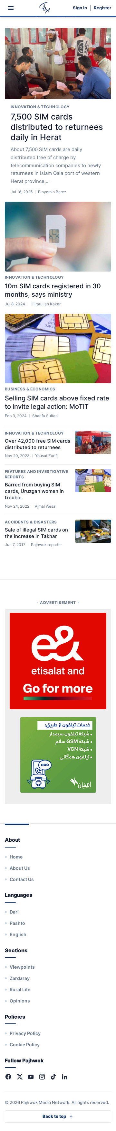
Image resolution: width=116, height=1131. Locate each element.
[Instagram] (42, 1076)
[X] (19, 1076)
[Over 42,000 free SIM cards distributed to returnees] (93, 442)
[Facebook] (8, 1076)
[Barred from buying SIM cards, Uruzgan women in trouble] (93, 480)
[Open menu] (10, 8)
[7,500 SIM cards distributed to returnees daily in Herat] (58, 63)
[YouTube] (30, 1076)
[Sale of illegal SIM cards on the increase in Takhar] (93, 531)
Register (102, 8)
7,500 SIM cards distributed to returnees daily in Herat (57, 127)
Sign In (80, 8)
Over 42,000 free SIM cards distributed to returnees (37, 444)
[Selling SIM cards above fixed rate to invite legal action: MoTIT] (58, 349)
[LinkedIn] (64, 1076)
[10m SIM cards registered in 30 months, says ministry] (58, 237)
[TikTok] (53, 1076)
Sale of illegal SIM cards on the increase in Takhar (36, 533)
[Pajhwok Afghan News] (44, 8)
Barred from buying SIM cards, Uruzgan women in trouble (34, 491)
